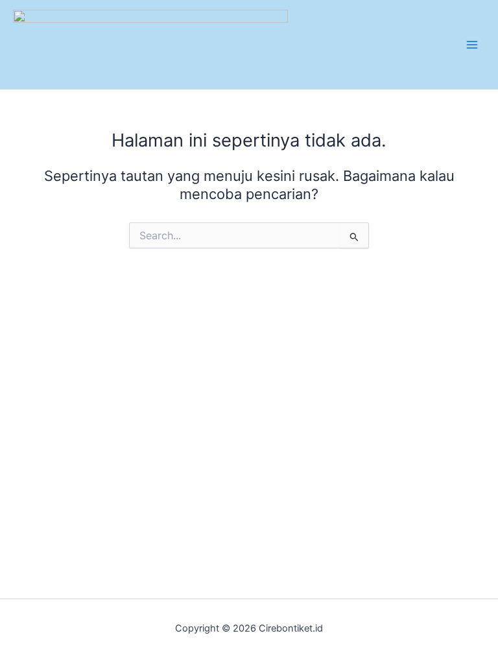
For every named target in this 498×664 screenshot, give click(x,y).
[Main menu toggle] (472, 44)
